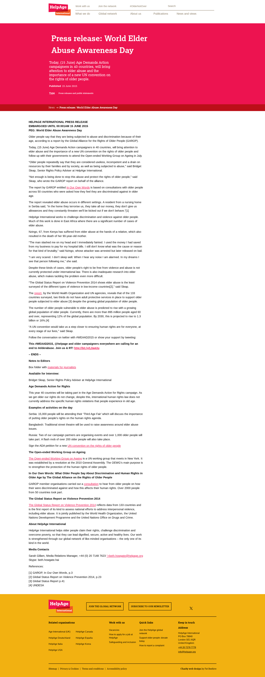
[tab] (54, 108)
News (52, 107)
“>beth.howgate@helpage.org (125, 555)
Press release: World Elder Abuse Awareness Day (88, 107)
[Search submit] (165, 6)
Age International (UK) (59, 632)
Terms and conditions (93, 668)
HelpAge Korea (83, 644)
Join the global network (105, 606)
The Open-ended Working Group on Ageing (55, 458)
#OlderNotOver (138, 6)
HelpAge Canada (84, 632)
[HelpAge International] (60, 9)
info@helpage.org (187, 652)
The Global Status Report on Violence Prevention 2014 (62, 505)
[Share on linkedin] (213, 608)
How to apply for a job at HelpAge (121, 636)
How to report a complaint (151, 645)
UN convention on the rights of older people (94, 445)
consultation (91, 483)
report (38, 293)
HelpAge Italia (56, 644)
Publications (160, 13)
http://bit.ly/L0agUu (86, 348)
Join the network (107, 6)
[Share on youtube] (207, 608)
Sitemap (53, 668)
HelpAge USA (56, 650)
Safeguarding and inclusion (122, 642)
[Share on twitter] (191, 608)
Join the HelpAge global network (151, 632)
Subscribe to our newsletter (150, 606)
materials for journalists (62, 367)
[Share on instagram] (201, 608)
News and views (186, 13)
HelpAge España (84, 638)
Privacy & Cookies (69, 668)
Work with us (82, 6)
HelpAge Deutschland (59, 638)
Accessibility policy (117, 668)
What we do (82, 13)
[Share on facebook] (196, 608)
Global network (108, 13)
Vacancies (114, 630)
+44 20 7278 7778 (187, 647)
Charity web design (191, 668)
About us (135, 13)
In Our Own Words (78, 187)
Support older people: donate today (153, 639)
